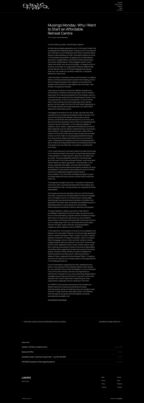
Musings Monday (64, 37)
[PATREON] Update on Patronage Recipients (38, 362)
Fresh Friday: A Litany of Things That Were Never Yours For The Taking (45, 321)
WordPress (119, 398)
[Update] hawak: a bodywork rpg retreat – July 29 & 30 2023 (44, 357)
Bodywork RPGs (28, 352)
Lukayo (54, 37)
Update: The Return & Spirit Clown (34, 347)
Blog (58, 37)
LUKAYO (26, 377)
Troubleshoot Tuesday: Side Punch (109, 321)
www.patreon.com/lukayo (57, 300)
